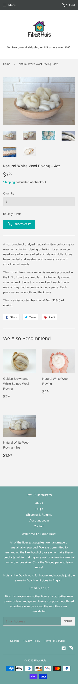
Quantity (8, 193)
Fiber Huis (40, 660)
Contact (39, 526)
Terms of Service (54, 640)
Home (6, 63)
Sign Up (68, 621)
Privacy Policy (31, 640)
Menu (12, 5)
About (39, 503)
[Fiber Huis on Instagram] (71, 649)
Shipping (9, 182)
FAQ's (39, 509)
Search (14, 640)
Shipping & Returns (39, 514)
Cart (71, 5)
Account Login (39, 520)
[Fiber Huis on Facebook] (63, 649)
